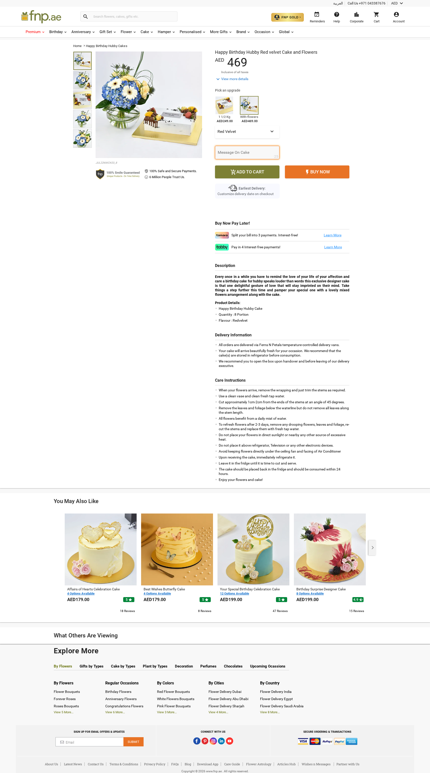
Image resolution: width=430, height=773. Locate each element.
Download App (207, 764)
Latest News (73, 764)
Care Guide (232, 764)
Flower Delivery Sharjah (226, 706)
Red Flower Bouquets (173, 692)
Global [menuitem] (284, 32)
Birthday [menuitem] (56, 32)
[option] (100, 563)
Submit (133, 742)
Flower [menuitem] (126, 32)
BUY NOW (317, 172)
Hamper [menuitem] (164, 32)
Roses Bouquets (66, 706)
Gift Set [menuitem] (106, 32)
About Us (51, 764)
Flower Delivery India (276, 692)
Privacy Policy (154, 764)
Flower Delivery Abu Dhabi (228, 699)
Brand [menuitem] (241, 32)
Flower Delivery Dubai (225, 692)
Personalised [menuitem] (190, 32)
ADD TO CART (247, 172)
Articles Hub (286, 764)
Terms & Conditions (123, 764)
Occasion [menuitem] (262, 32)
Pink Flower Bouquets (174, 706)
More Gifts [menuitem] (219, 32)
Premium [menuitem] (33, 32)
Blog (188, 764)
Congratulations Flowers (124, 706)
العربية (338, 3)
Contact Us (96, 764)
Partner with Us (347, 764)
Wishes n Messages (316, 764)
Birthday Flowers (118, 692)
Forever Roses (65, 699)
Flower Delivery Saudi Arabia (282, 706)
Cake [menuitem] (145, 32)
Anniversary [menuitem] (81, 32)
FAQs (175, 764)
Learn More (332, 235)
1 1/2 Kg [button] (224, 117)
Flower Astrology (258, 764)
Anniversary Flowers (121, 699)
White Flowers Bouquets (175, 699)
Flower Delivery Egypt (276, 699)
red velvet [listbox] (246, 131)
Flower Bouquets (67, 692)
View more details (231, 79)
